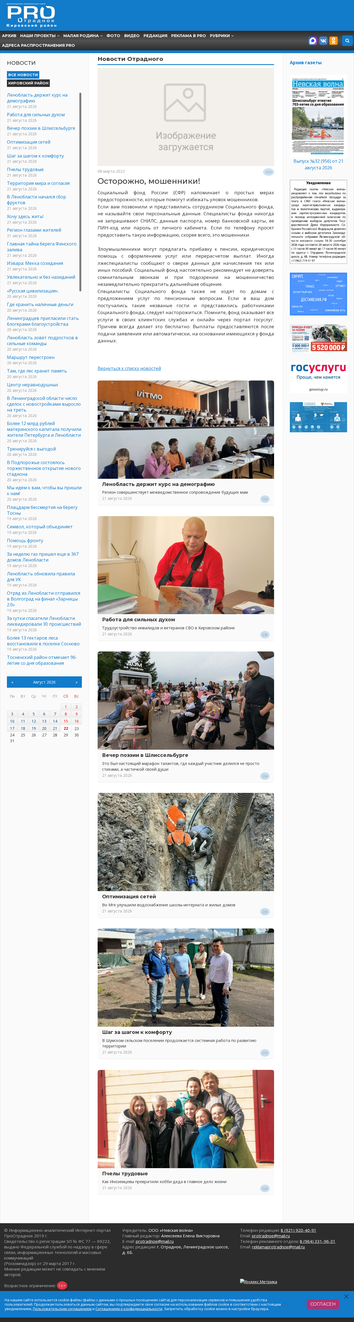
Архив (9, 35)
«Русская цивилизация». (33, 291)
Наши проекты (38, 35)
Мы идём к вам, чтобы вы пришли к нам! (44, 490)
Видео (132, 35)
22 (66, 728)
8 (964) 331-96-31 (317, 1241)
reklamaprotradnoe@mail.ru (278, 1246)
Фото (113, 35)
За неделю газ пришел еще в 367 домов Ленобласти (43, 557)
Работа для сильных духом (138, 619)
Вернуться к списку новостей (129, 368)
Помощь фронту (25, 540)
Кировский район (28, 83)
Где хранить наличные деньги (40, 304)
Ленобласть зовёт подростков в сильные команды (42, 340)
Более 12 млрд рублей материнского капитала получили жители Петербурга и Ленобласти (44, 429)
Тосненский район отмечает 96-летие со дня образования (42, 660)
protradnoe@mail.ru (155, 1241)
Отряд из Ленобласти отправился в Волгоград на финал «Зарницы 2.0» (43, 599)
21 (55, 728)
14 (55, 721)
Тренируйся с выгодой (31, 449)
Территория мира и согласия (38, 183)
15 (66, 721)
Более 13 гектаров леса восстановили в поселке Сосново (43, 641)
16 (76, 721)
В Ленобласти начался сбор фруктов (36, 200)
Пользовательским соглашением (62, 1308)
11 (23, 721)
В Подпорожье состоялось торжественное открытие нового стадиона (44, 468)
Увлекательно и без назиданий (41, 277)
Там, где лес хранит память (37, 371)
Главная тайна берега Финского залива (42, 247)
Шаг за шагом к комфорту (137, 1032)
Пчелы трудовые (125, 1173)
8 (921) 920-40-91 (298, 1230)
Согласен (323, 1304)
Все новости (23, 75)
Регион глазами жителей (34, 230)
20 (44, 728)
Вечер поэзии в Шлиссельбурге (145, 755)
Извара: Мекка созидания (35, 263)
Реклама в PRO (188, 35)
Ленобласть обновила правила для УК (41, 577)
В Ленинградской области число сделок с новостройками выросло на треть (44, 404)
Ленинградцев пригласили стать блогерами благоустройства (43, 321)
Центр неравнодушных (32, 385)
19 (34, 728)
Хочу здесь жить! (25, 216)
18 (23, 728)
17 (12, 728)
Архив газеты (306, 62)
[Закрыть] (346, 1296)
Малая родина (81, 35)
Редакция (155, 35)
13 (44, 721)
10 (12, 721)
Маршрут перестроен (30, 357)
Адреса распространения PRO (38, 45)
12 (34, 721)
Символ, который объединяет (40, 527)
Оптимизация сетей (129, 896)
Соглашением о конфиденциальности (128, 1308)
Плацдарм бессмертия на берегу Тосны (42, 510)
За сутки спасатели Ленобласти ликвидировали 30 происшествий (44, 621)
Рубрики (220, 35)
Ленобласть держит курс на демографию (158, 484)
